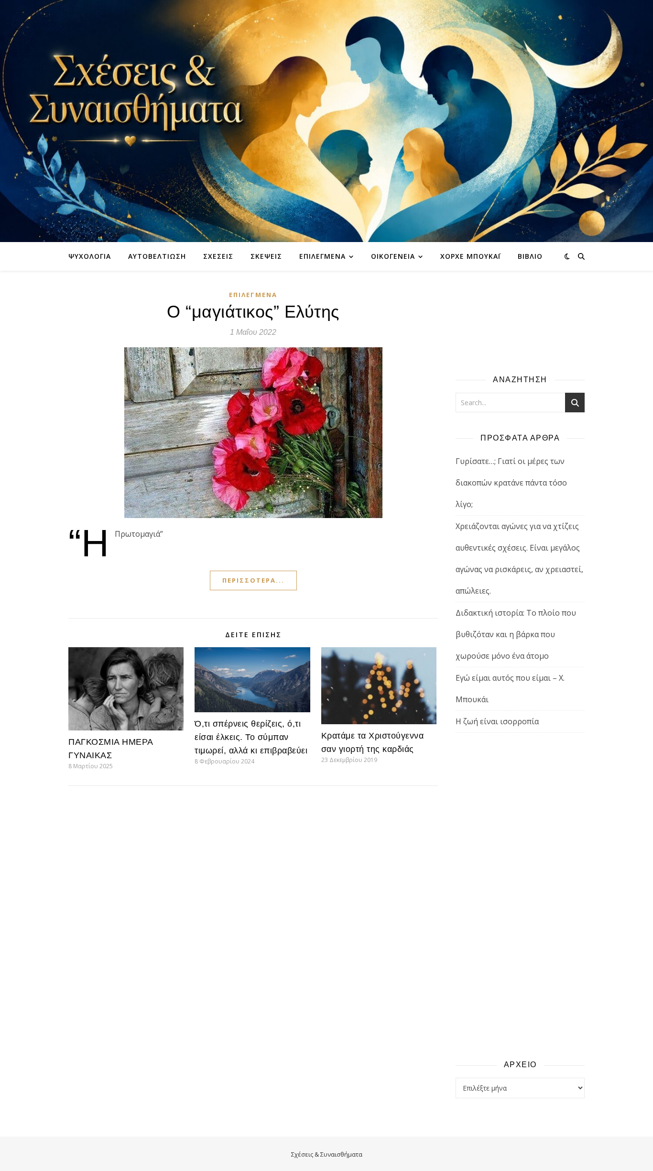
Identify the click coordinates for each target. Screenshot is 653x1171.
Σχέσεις (218, 256)
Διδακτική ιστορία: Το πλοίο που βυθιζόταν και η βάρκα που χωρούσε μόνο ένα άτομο (516, 634)
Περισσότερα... (253, 580)
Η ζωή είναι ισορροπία (497, 721)
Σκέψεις (266, 256)
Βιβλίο (530, 256)
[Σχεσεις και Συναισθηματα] (326, 121)
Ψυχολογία (89, 256)
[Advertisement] (520, 895)
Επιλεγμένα (322, 256)
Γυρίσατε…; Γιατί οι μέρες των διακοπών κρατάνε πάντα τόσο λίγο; (511, 482)
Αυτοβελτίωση (157, 256)
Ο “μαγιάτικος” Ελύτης (253, 311)
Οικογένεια (393, 256)
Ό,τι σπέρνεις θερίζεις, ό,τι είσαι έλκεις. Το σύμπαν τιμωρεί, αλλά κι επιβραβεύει (251, 737)
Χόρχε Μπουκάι (470, 256)
